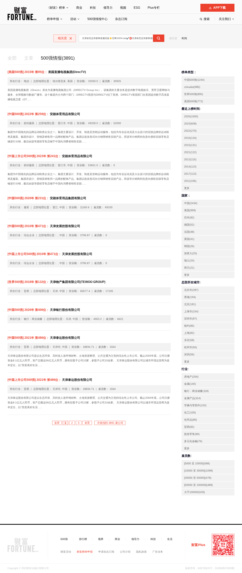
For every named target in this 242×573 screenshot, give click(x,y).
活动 (73, 19)
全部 (12, 58)
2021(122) (190, 152)
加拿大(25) (190, 253)
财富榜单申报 (85, 551)
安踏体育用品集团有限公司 (47, 198)
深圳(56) (189, 354)
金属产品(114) (192, 398)
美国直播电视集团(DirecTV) (47, 72)
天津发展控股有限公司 (44, 226)
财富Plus (198, 545)
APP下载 (219, 7)
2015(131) (190, 145)
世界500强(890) (193, 94)
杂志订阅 (121, 19)
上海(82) (189, 332)
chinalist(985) (192, 86)
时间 (184, 38)
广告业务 (157, 551)
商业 (79, 7)
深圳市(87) (190, 318)
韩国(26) (189, 246)
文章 (28, 58)
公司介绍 (125, 551)
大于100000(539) (194, 492)
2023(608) (190, 123)
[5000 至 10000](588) (197, 463)
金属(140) (190, 383)
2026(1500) (191, 116)
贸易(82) (189, 426)
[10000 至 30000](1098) (198, 470)
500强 (64, 539)
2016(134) (190, 137)
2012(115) (190, 159)
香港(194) (190, 297)
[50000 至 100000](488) (198, 484)
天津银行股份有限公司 (44, 309)
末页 (87, 422)
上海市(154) (191, 311)
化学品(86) (190, 419)
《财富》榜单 (56, 7)
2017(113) (190, 173)
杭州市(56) (190, 347)
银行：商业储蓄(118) (196, 390)
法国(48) (189, 231)
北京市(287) (191, 289)
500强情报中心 (97, 19)
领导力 (107, 7)
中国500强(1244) (194, 79)
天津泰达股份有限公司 (44, 337)
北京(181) (190, 304)
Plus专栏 (154, 7)
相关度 (173, 38)
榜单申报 (53, 19)
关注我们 (225, 19)
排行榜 (83, 539)
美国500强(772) (193, 101)
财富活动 (65, 551)
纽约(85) (189, 325)
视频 (123, 7)
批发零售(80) (192, 434)
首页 (57, 422)
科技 (93, 7)
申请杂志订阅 (106, 551)
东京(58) (189, 340)
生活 (169, 539)
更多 (186, 188)
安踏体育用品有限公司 (44, 114)
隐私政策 (141, 551)
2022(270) (190, 130)
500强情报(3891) (58, 58)
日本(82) (189, 217)
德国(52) (189, 224)
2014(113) (190, 166)
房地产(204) (191, 376)
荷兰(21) (189, 267)
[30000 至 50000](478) (197, 477)
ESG (137, 7)
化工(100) (190, 412)
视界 (100, 539)
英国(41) (189, 238)
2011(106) (190, 180)
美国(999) (190, 210)
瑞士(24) (189, 260)
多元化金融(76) (193, 441)
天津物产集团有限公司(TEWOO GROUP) (56, 281)
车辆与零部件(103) (195, 405)
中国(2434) (190, 203)
